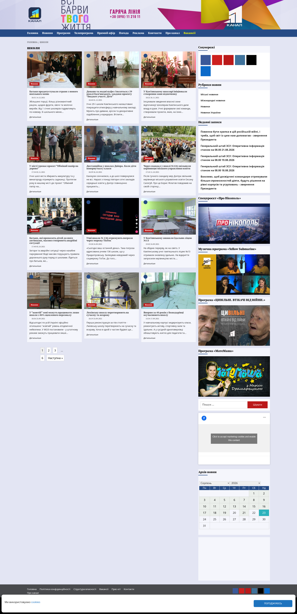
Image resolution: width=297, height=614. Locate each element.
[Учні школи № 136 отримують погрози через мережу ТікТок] (111, 216)
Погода (124, 33)
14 (244, 506)
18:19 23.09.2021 (95, 319)
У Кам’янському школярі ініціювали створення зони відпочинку (165, 93)
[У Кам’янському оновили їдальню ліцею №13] (168, 216)
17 (204, 513)
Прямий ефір (106, 33)
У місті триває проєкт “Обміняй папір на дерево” (53, 167)
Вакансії (190, 33)
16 (263, 506)
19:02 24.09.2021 (152, 244)
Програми (63, 33)
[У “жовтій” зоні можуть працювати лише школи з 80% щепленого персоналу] (54, 290)
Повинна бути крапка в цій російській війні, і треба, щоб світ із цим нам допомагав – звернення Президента (234, 135)
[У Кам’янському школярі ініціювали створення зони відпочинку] (168, 69)
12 (224, 506)
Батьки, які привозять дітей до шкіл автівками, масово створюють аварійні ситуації (53, 241)
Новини (47, 33)
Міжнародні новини (213, 100)
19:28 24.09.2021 (95, 244)
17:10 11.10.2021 (152, 172)
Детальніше (35, 117)
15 (253, 506)
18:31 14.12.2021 (38, 97)
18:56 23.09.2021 (38, 319)
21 (244, 513)
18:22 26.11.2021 (152, 97)
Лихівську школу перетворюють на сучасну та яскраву (107, 314)
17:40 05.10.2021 (38, 247)
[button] (268, 33)
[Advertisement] (234, 559)
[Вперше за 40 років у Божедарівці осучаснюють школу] (168, 290)
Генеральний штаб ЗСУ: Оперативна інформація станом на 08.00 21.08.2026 (232, 148)
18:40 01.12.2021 (95, 100)
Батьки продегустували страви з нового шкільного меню (53, 93)
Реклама (138, 33)
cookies (35, 602)
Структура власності (84, 589)
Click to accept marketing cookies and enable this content (234, 438)
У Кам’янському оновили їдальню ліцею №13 (168, 239)
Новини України (211, 112)
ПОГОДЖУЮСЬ (273, 603)
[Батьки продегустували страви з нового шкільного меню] (54, 69)
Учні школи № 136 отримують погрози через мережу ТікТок (109, 239)
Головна (32, 33)
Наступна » (55, 358)
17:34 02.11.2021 (38, 172)
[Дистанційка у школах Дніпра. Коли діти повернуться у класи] (111, 144)
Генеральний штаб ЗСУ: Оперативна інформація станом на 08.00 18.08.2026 (232, 168)
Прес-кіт (116, 589)
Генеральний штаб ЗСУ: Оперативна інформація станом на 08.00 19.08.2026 (232, 158)
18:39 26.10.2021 (95, 172)
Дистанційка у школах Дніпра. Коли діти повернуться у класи (111, 167)
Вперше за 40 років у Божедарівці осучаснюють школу (164, 314)
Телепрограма (83, 33)
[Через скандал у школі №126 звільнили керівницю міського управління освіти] (168, 144)
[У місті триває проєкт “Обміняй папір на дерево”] (54, 144)
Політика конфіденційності (55, 589)
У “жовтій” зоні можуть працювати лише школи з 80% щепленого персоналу (54, 314)
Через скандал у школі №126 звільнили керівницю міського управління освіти (167, 167)
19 (224, 513)
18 (214, 513)
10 (204, 506)
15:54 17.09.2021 (152, 319)
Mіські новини (209, 94)
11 (214, 506)
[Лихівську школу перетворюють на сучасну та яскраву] (111, 290)
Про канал (173, 33)
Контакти (155, 33)
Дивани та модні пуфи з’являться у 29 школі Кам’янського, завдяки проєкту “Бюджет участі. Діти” (109, 94)
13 (234, 506)
